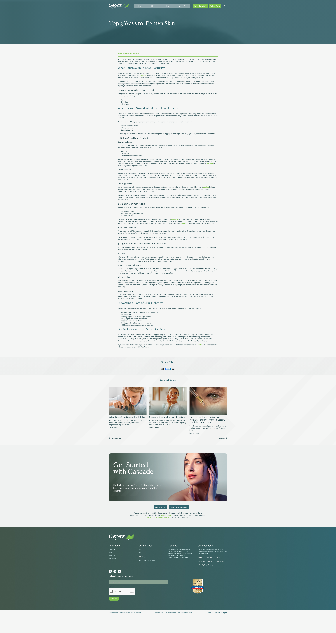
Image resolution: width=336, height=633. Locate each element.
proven (210, 163)
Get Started (112, 558)
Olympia (209, 561)
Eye (140, 549)
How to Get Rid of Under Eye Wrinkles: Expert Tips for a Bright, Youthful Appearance (207, 420)
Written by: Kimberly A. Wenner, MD (129, 53)
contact (200, 345)
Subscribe (114, 599)
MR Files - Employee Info (185, 612)
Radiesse (174, 219)
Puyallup (200, 557)
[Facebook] (166, 369)
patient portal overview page (158, 517)
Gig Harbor (220, 561)
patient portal (166, 515)
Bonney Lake (202, 561)
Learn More (113, 428)
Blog (110, 552)
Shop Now (112, 555)
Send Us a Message (179, 507)
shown (183, 223)
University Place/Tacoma (205, 565)
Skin (152, 6)
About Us (182, 6)
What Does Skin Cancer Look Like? (127, 417)
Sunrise (209, 557)
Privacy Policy (159, 612)
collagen (143, 75)
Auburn (219, 557)
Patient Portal (215, 6)
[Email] (173, 369)
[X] (162, 369)
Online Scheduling (201, 6)
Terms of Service (171, 612)
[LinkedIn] (169, 369)
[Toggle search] (224, 6)
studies (206, 187)
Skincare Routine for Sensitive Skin (167, 417)
